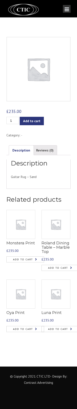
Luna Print (51, 312)
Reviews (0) (44, 150)
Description (21, 150)
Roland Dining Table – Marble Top (55, 247)
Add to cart (31, 121)
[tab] (21, 150)
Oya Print (15, 312)
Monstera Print (20, 243)
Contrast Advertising (38, 382)
